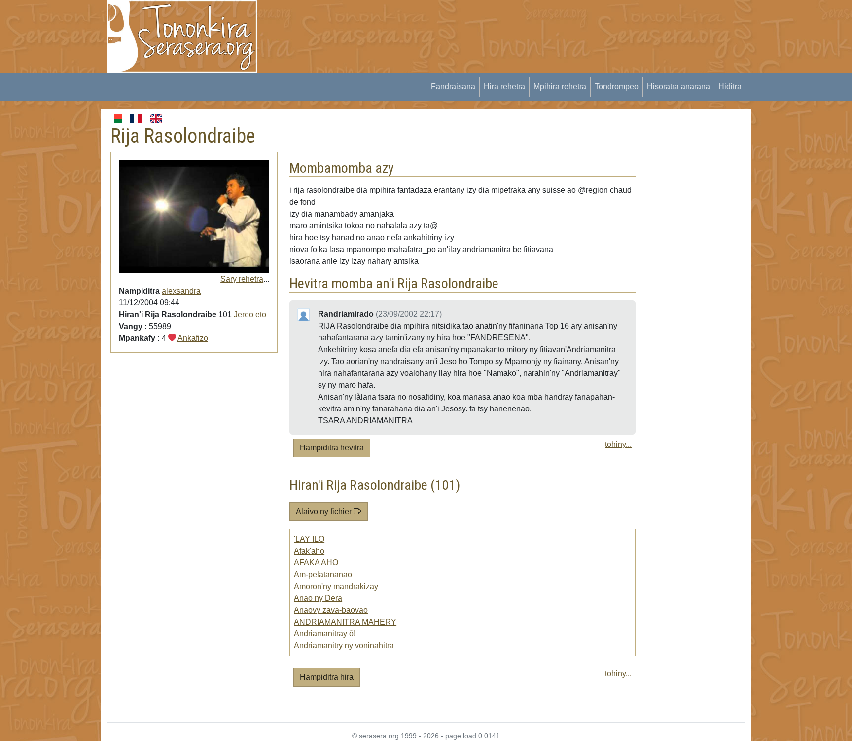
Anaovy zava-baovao (331, 610)
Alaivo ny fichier (325, 511)
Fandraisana (453, 86)
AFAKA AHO (316, 562)
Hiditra (730, 86)
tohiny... (618, 444)
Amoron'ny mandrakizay (336, 586)
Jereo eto (250, 314)
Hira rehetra (504, 86)
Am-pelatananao (323, 574)
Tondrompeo (617, 86)
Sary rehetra (241, 279)
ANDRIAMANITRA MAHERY (345, 622)
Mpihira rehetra (559, 86)
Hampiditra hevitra (332, 448)
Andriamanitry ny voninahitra (344, 645)
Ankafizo (193, 338)
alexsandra (181, 291)
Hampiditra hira (327, 677)
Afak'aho (309, 551)
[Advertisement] (448, 22)
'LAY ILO (309, 539)
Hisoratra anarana (678, 86)
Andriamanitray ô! (324, 634)
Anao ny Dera (318, 598)
